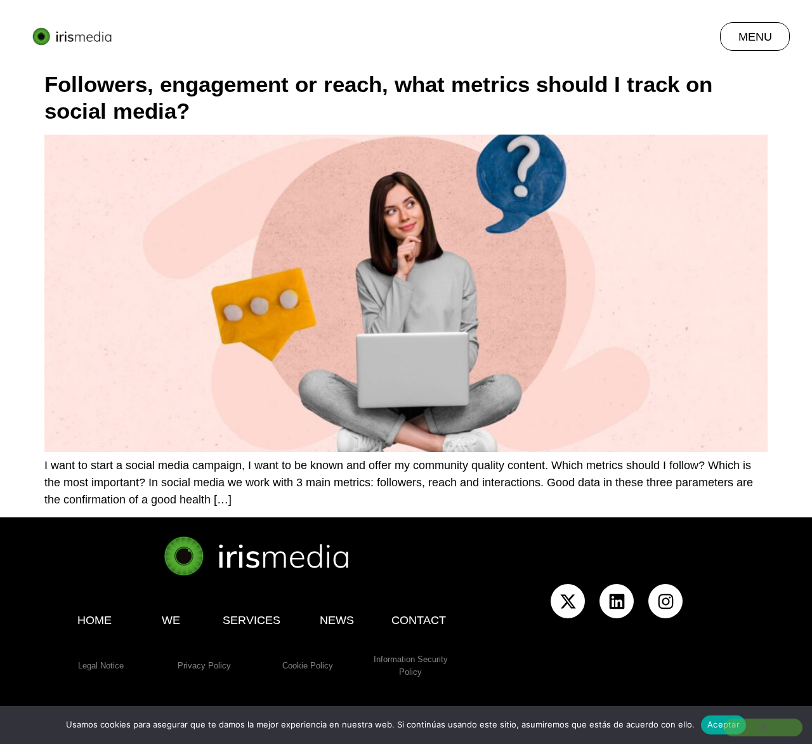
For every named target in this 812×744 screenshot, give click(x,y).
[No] (763, 727)
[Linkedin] (616, 601)
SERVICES (252, 620)
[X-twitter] (568, 601)
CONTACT (418, 620)
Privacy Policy (204, 665)
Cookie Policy (307, 665)
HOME (94, 620)
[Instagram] (665, 601)
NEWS (337, 620)
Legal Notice (101, 665)
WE (171, 620)
